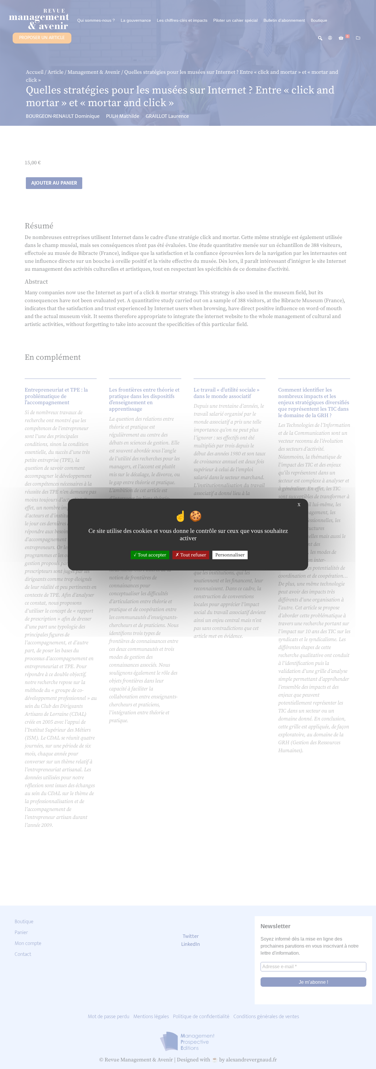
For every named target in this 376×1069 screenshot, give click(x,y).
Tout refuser (192, 555)
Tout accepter (151, 555)
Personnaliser (230, 555)
